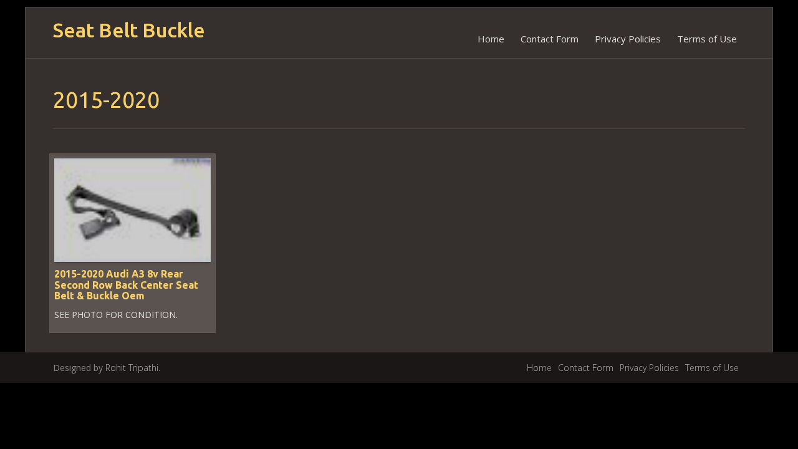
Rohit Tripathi (131, 368)
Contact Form (550, 38)
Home (491, 38)
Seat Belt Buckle (129, 30)
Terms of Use (707, 38)
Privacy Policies (628, 38)
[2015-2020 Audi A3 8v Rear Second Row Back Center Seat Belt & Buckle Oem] (132, 209)
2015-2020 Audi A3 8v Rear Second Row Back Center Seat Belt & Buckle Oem (126, 284)
